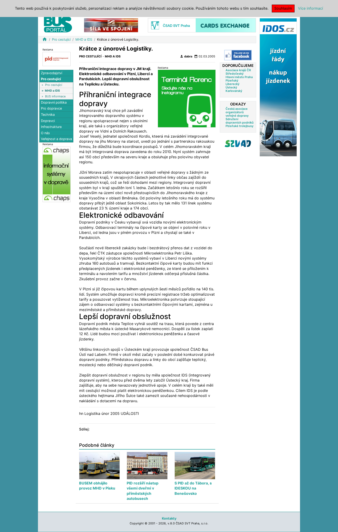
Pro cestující (61, 39)
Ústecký (231, 87)
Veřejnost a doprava (56, 139)
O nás (45, 133)
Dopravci (48, 121)
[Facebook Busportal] (238, 55)
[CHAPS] (57, 174)
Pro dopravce (51, 108)
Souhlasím (283, 8)
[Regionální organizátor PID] (57, 58)
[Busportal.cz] (58, 24)
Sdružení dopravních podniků (240, 120)
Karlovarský (234, 91)
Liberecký (232, 84)
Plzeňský (232, 80)
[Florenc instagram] (187, 98)
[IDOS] (278, 87)
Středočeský (234, 73)
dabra (186, 56)
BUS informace (55, 96)
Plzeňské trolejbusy (239, 126)
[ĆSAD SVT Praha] (202, 25)
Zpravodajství (51, 73)
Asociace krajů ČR (238, 70)
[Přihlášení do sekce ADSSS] (238, 143)
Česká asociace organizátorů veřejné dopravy (237, 112)
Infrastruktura (51, 127)
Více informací (310, 8)
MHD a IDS (83, 39)
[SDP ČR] (111, 25)
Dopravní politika (54, 102)
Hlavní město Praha (239, 77)
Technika (48, 114)
